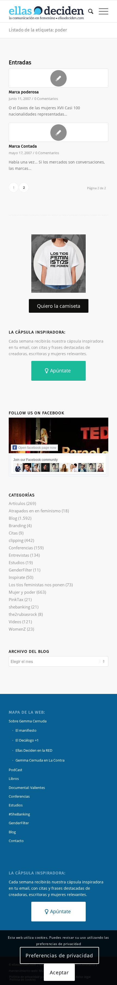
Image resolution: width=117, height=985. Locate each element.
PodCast (15, 769)
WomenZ (17, 629)
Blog (13, 518)
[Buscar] (88, 11)
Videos (15, 621)
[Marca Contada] (58, 132)
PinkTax (16, 599)
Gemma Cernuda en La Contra (40, 760)
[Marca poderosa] (58, 78)
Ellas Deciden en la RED (34, 750)
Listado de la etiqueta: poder (38, 30)
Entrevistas (19, 555)
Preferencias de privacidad (59, 955)
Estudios (16, 562)
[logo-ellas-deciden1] (48, 11)
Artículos (17, 503)
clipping (16, 540)
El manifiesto (26, 730)
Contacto (16, 840)
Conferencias (21, 547)
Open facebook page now (37, 448)
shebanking (19, 607)
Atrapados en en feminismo (35, 510)
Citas (13, 533)
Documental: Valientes (27, 787)
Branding (17, 525)
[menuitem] (88, 11)
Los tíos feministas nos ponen (36, 584)
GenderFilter (20, 570)
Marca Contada (23, 146)
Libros (14, 778)
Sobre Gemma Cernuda (28, 721)
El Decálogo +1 (27, 740)
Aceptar (59, 972)
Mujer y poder (22, 592)
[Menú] (100, 11)
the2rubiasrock (23, 614)
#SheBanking (19, 814)
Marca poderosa (24, 92)
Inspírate (17, 577)
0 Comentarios (46, 98)
